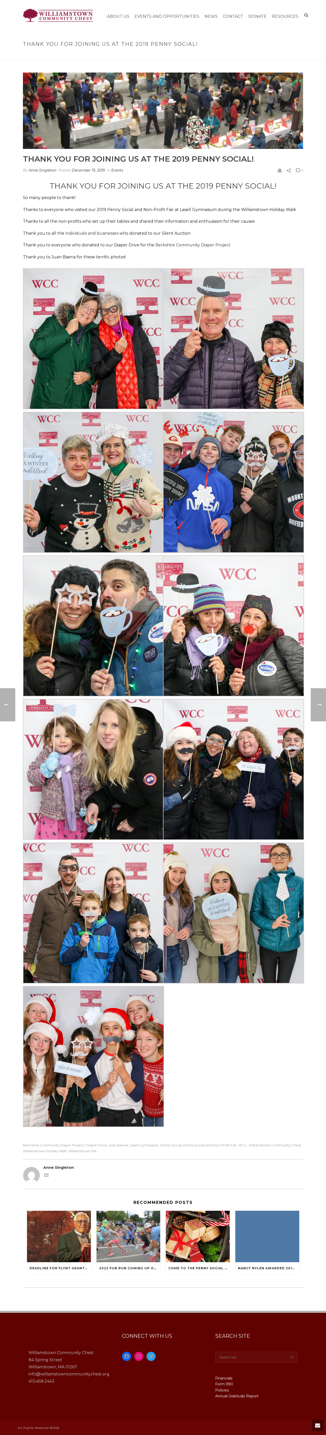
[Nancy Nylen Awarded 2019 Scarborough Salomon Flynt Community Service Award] (267, 1236)
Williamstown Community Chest (275, 1145)
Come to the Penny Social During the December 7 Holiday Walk (199, 1268)
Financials (223, 1378)
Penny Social (171, 1145)
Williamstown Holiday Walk (45, 1151)
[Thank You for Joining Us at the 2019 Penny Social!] (163, 111)
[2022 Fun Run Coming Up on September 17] (128, 1236)
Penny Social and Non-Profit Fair (210, 1145)
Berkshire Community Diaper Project (53, 1145)
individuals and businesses (91, 233)
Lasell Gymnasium (144, 1145)
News (211, 16)
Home (197, 55)
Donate (257, 16)
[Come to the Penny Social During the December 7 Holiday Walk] (198, 1236)
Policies (222, 1390)
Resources (285, 16)
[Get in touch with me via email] (46, 1176)
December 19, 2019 (88, 170)
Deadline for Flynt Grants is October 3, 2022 (60, 1268)
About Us (118, 16)
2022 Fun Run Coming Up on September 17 (129, 1268)
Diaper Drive (96, 1145)
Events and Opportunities (166, 16)
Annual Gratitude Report (237, 1396)
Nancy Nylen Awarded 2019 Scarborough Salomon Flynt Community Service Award (268, 1268)
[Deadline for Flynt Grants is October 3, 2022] (59, 1236)
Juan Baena (118, 1145)
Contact (233, 16)
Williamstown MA (83, 1151)
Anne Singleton (42, 170)
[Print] (280, 170)
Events (117, 170)
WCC (242, 1145)
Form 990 (224, 1384)
